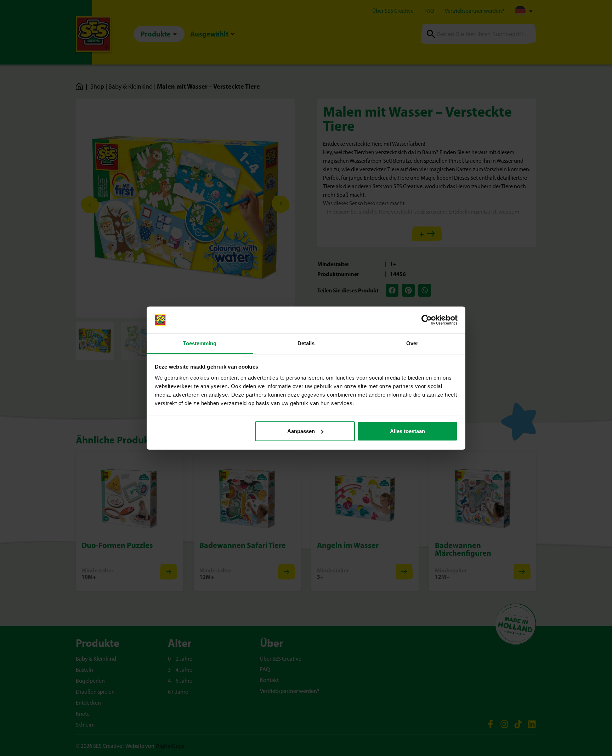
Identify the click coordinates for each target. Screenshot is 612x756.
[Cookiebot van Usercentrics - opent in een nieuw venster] (427, 320)
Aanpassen (301, 431)
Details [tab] (306, 343)
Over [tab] (412, 343)
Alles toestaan (407, 431)
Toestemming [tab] (199, 343)
